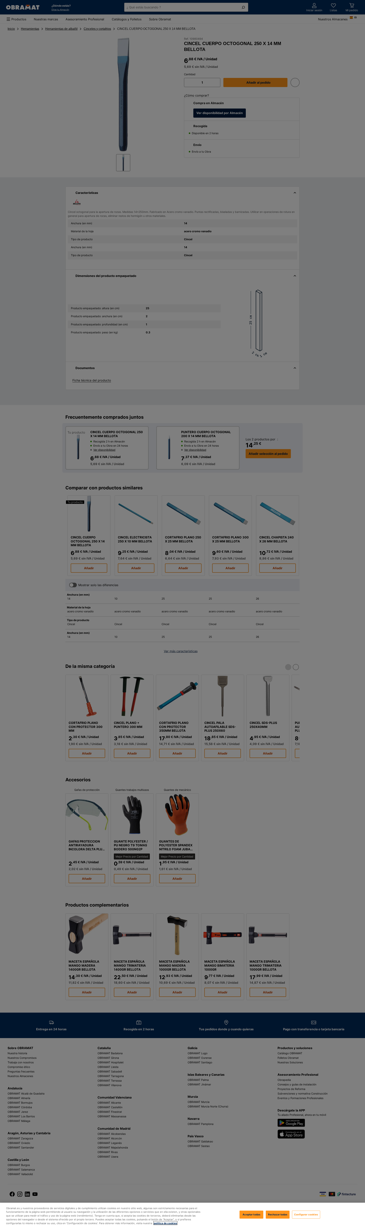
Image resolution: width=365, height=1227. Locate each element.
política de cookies (165, 1223)
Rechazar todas (277, 1214)
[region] (182, 1215)
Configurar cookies (306, 1214)
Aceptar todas (251, 1214)
